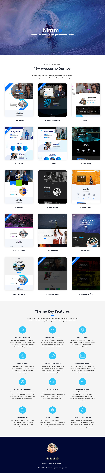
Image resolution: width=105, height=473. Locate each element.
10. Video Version (19, 251)
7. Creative (19, 207)
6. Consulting (86, 164)
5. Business (52, 164)
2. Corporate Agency (52, 120)
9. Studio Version (86, 207)
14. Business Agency (52, 294)
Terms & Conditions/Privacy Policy (52, 464)
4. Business (19, 164)
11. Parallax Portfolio (52, 251)
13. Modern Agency (19, 294)
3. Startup (85, 120)
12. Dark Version (85, 251)
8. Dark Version (52, 207)
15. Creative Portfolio (86, 294)
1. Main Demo (19, 120)
